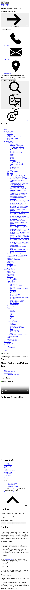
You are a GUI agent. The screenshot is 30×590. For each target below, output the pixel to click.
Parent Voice (10, 277)
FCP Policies (13, 295)
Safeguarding (10, 173)
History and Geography (16, 326)
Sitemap (6, 477)
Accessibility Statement (13, 486)
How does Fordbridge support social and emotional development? (19, 201)
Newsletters (13, 293)
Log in (5, 350)
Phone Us (6, 45)
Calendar (9, 267)
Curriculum (10, 142)
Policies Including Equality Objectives (16, 176)
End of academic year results (14, 254)
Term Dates (10, 271)
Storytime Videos (14, 303)
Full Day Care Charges (16, 285)
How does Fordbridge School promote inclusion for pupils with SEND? (18, 222)
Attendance (10, 174)
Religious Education (15, 167)
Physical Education (15, 332)
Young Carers (10, 268)
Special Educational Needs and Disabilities (18, 178)
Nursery (12, 150)
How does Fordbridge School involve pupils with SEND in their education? (19, 235)
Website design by (11, 491)
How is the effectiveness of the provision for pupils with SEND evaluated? (18, 197)
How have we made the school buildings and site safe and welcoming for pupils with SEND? (19, 205)
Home (5, 129)
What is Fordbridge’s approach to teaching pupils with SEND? (18, 193)
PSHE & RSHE (14, 168)
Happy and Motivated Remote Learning (17, 334)
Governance (10, 135)
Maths (11, 155)
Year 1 (12, 313)
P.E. (11, 170)
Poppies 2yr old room (18, 147)
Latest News (10, 264)
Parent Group (10, 306)
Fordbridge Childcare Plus (17, 145)
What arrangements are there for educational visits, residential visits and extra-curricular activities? (19, 226)
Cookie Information (12, 483)
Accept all (9, 523)
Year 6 (12, 320)
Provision (12, 287)
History (12, 158)
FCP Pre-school (11, 282)
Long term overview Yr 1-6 (17, 152)
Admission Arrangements (13, 259)
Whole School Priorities (13, 138)
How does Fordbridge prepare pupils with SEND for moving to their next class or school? (19, 244)
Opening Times (11, 346)
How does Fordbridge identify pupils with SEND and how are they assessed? (19, 213)
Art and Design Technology (17, 327)
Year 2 (12, 314)
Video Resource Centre (13, 340)
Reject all (3, 523)
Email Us (6, 59)
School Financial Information (17, 177)
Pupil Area (6, 307)
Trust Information (11, 139)
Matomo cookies (9, 559)
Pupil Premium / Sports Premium (15, 256)
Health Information (15, 304)
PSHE (11, 333)
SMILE (9, 337)
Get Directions (7, 73)
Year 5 (12, 319)
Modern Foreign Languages (17, 164)
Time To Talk (10, 262)
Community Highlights (13, 280)
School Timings (11, 258)
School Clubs (10, 274)
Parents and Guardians (9, 269)
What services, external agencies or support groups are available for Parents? (19, 251)
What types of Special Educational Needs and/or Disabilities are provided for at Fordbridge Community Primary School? (19, 185)
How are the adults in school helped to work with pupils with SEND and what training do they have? (19, 218)
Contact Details (11, 347)
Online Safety (10, 275)
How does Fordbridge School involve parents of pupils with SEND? (19, 232)
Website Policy (11, 484)
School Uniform (11, 272)
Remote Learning (11, 265)
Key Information (8, 141)
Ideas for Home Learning (16, 301)
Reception (12, 151)
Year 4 (12, 317)
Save (14, 588)
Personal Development (12, 171)
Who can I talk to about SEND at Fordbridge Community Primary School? (18, 190)
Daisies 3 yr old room (18, 148)
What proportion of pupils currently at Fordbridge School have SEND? (19, 230)
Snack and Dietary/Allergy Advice (19, 288)
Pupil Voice (10, 261)
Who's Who (10, 134)
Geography (13, 160)
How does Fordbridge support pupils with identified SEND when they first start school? (19, 239)
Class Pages (13, 291)
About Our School (8, 131)
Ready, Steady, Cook (12, 336)
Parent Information (15, 294)
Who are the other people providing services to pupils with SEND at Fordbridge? (19, 209)
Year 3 (12, 316)
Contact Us (7, 345)
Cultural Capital (14, 144)
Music (11, 165)
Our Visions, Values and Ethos (14, 137)
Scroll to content (5, 4)
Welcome (9, 132)
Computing (13, 161)
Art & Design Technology (16, 163)
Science (12, 157)
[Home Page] (4, 5)
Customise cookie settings (19, 523)
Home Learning (11, 281)
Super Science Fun (12, 339)
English (12, 154)
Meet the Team (14, 284)
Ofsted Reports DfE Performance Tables (17, 255)
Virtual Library (7, 342)
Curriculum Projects (12, 321)
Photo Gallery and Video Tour (18, 300)
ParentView (13, 278)
